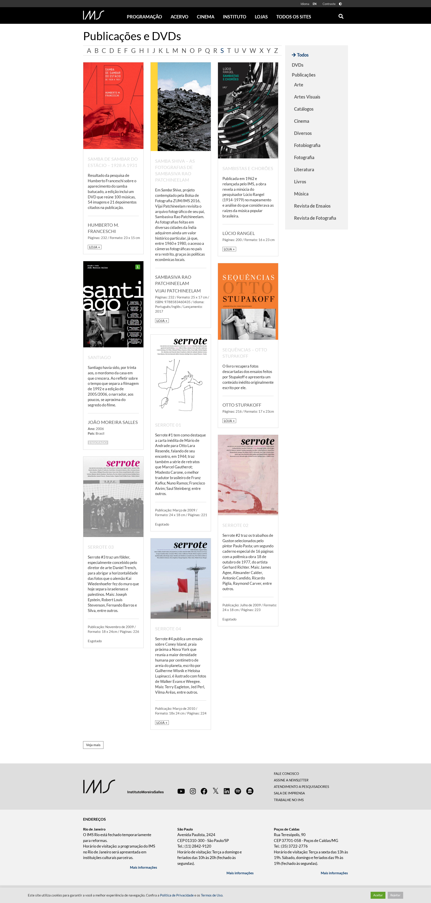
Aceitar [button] (378, 895)
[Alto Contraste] (340, 4)
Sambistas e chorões (247, 168)
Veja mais (93, 745)
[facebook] (204, 791)
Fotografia (304, 157)
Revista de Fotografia (315, 218)
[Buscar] (341, 15)
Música (301, 193)
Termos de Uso (211, 895)
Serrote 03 (101, 547)
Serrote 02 (235, 525)
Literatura (304, 169)
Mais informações (143, 867)
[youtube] (181, 791)
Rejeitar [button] (395, 895)
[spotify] (238, 791)
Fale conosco (286, 773)
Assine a (291, 780)
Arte (298, 84)
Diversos (303, 133)
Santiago (99, 357)
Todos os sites (293, 16)
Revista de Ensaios (312, 205)
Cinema (301, 121)
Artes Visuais (307, 96)
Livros (300, 181)
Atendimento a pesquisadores (301, 787)
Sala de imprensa (289, 793)
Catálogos (304, 109)
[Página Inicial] (93, 15)
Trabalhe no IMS (289, 800)
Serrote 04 (168, 628)
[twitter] (215, 791)
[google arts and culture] (250, 791)
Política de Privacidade (177, 895)
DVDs (297, 65)
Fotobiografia (307, 145)
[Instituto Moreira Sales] (123, 786)
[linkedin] (227, 791)
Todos (303, 54)
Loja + (94, 247)
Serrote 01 (168, 424)
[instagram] (193, 791)
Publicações (304, 74)
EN (315, 4)
